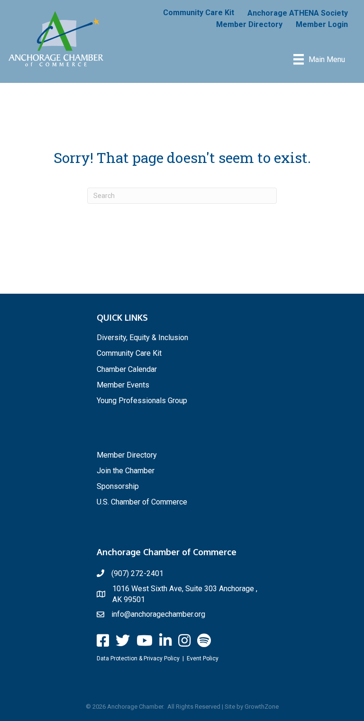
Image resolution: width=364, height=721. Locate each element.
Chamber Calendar (127, 369)
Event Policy (202, 658)
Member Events (123, 384)
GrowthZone (262, 706)
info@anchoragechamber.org (158, 614)
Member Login (322, 24)
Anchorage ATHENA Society (297, 13)
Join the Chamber (126, 470)
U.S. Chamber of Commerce (142, 501)
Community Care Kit (198, 12)
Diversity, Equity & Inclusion (142, 337)
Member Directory (249, 24)
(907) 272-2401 (137, 573)
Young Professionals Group (142, 400)
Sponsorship (118, 486)
